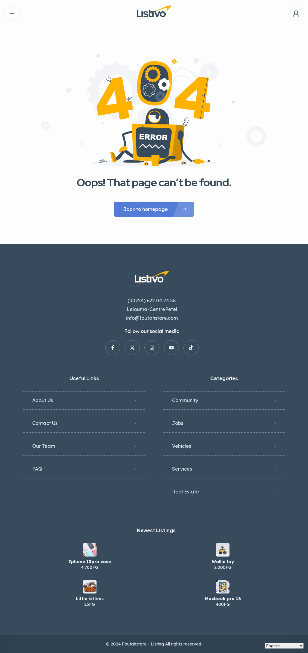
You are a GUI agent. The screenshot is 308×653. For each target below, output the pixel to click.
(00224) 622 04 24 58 (152, 301)
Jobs (177, 423)
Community (185, 400)
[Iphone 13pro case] (90, 550)
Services (182, 469)
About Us (42, 400)
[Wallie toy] (222, 550)
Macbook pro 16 (223, 599)
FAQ (37, 469)
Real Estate (185, 492)
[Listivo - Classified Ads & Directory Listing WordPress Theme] (154, 13)
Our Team (43, 446)
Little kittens (90, 599)
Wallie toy (223, 562)
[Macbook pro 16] (222, 586)
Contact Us (44, 423)
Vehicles (181, 446)
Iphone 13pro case (90, 562)
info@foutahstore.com (152, 318)
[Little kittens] (90, 586)
